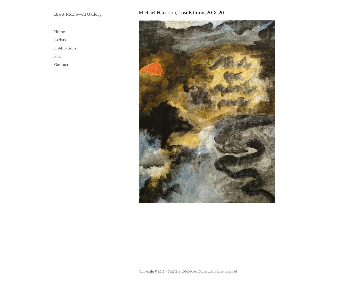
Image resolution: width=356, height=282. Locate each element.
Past (58, 56)
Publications (65, 48)
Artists (60, 40)
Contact (61, 65)
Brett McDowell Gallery (78, 14)
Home (59, 32)
